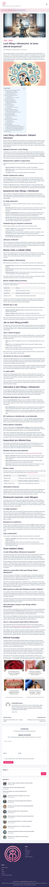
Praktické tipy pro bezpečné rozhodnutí (13, 97)
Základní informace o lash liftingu (12, 91)
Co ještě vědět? (9, 108)
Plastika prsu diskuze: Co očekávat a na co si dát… (19, 795)
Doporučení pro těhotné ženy (10, 114)
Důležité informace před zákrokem (12, 115)
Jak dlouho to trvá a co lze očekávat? (12, 107)
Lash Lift (10, 40)
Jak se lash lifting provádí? (9, 104)
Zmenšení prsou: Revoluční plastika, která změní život (19, 800)
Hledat (5, 770)
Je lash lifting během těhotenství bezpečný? (13, 125)
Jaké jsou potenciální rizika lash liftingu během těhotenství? (16, 126)
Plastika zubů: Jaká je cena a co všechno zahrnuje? (19, 826)
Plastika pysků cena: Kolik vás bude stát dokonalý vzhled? (21, 816)
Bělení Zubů (27, 850)
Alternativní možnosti (10, 118)
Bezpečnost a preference (10, 121)
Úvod (2, 10)
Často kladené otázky (8, 124)
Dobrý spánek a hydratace (11, 113)
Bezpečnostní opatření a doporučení (12, 92)
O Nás (3, 871)
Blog (2, 869)
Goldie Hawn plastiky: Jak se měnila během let (18, 811)
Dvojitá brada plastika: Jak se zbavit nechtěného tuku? (15, 791)
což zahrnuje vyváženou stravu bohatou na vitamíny (20, 626)
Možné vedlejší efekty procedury (12, 102)
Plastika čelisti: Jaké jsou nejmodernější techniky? (14, 787)
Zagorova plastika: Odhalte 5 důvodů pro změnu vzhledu (20, 782)
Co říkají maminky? (10, 120)
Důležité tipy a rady (9, 103)
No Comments (24, 49)
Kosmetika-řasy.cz (17, 703)
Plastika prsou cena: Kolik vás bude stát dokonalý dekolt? (20, 805)
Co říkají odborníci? (10, 96)
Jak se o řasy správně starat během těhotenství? (14, 130)
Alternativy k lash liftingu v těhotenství (11, 109)
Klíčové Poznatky (8, 131)
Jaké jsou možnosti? (10, 98)
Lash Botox (27, 852)
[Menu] (46, 4)
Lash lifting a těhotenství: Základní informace (12, 90)
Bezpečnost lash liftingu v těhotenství (11, 95)
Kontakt (3, 873)
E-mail (20, 753)
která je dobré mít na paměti (32, 472)
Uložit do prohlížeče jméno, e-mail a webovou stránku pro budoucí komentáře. (19, 758)
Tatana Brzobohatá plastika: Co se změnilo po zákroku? (20, 821)
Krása (6, 10)
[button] (14, 711)
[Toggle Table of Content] (23, 88)
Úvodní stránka (5, 867)
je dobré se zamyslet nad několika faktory (33, 453)
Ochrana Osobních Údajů (7, 875)
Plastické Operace (28, 856)
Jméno (5, 753)
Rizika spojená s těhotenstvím (11, 101)
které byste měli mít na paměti (23, 283)
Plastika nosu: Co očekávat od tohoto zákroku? (18, 836)
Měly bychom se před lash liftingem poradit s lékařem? (15, 127)
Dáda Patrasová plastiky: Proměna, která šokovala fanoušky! (21, 831)
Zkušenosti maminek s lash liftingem (11, 119)
